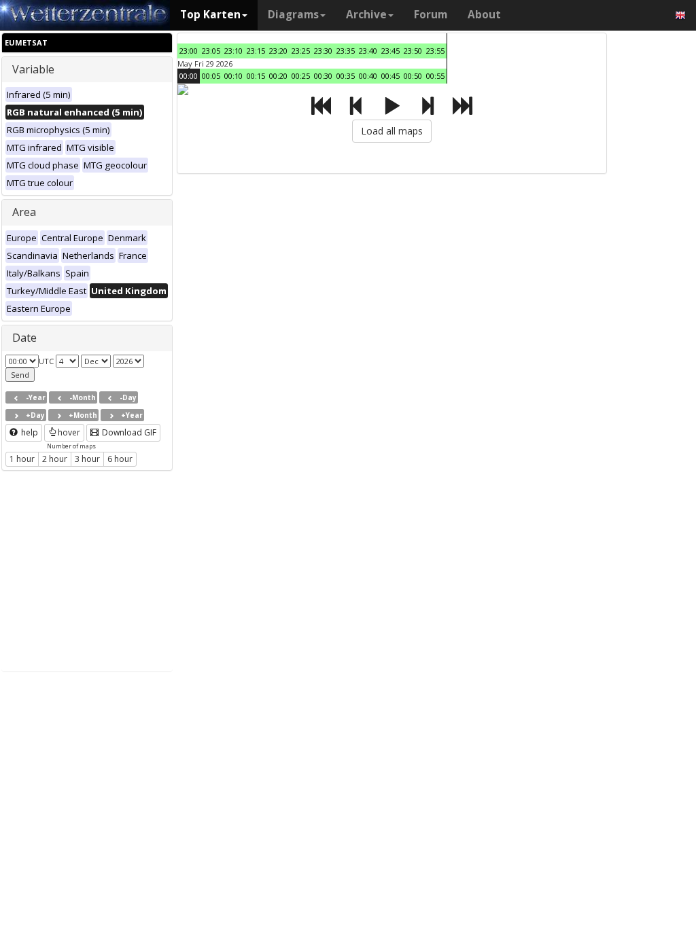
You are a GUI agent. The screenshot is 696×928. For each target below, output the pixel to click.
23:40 (368, 51)
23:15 (256, 51)
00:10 (233, 76)
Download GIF (128, 432)
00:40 (368, 76)
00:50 (413, 76)
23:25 (301, 51)
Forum (430, 14)
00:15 (256, 76)
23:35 (345, 51)
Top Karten (210, 14)
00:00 (188, 76)
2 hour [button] (54, 459)
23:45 (390, 51)
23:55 (435, 51)
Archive (366, 14)
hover (69, 432)
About (484, 14)
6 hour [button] (120, 459)
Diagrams (293, 14)
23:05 (211, 51)
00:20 (278, 76)
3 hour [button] (87, 459)
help (28, 432)
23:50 (413, 51)
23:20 (278, 51)
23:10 (233, 51)
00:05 (211, 76)
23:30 (323, 51)
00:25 (301, 76)
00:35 (345, 76)
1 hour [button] (22, 459)
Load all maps (392, 130)
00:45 (390, 76)
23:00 (188, 51)
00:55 (435, 76)
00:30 (323, 76)
